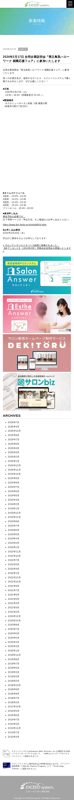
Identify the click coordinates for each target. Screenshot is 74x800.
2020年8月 (13, 624)
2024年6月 (13, 491)
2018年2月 (13, 702)
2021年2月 (13, 612)
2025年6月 (13, 444)
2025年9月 (13, 435)
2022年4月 (13, 569)
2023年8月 (13, 521)
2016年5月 (13, 711)
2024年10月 (14, 474)
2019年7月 (13, 663)
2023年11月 (14, 517)
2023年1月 (13, 547)
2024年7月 (13, 487)
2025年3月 (13, 452)
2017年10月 (14, 706)
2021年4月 (13, 603)
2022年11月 (14, 551)
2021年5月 (13, 599)
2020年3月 (13, 646)
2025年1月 (13, 461)
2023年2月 (13, 543)
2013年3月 (13, 737)
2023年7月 (13, 525)
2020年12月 (14, 616)
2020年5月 (13, 638)
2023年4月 (13, 538)
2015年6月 (13, 715)
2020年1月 (13, 650)
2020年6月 (13, 633)
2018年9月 (13, 689)
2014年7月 (13, 719)
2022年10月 (14, 556)
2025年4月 (13, 448)
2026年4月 (13, 426)
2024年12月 (14, 465)
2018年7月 (13, 698)
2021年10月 (14, 581)
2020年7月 (13, 629)
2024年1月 (13, 508)
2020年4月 (13, 642)
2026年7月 (13, 422)
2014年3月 (13, 724)
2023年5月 (13, 534)
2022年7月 (13, 560)
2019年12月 (14, 655)
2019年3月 (13, 676)
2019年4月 (13, 672)
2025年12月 (14, 431)
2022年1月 (13, 573)
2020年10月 (14, 620)
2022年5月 (13, 564)
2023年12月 (14, 513)
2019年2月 (13, 681)
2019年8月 (13, 659)
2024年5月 (13, 495)
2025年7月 (13, 439)
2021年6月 (13, 594)
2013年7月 (13, 732)
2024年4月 (13, 500)
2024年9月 (13, 478)
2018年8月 (13, 693)
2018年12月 (14, 685)
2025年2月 (13, 456)
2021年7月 (13, 590)
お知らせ (23, 49)
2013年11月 (14, 728)
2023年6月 (13, 530)
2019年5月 (13, 668)
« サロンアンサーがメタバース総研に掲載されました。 (31, 245)
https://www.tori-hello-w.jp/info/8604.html (24, 224)
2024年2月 (13, 504)
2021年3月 (13, 607)
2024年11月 (14, 470)
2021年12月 (14, 577)
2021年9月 (13, 586)
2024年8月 (13, 482)
